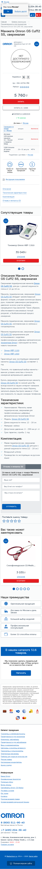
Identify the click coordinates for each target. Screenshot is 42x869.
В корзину (21, 261)
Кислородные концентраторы (11, 762)
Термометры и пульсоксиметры (12, 751)
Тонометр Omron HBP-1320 (21, 245)
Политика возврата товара (10, 799)
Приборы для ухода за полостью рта (14, 757)
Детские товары (6, 759)
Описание (7, 189)
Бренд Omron (5, 776)
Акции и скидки (6, 765)
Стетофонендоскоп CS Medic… (21, 565)
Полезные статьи (7, 782)
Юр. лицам (4, 793)
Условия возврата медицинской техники (15, 802)
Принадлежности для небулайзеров (13, 742)
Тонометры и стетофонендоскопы (13, 734)
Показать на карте (7, 845)
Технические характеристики (15, 193)
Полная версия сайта (22, 863)
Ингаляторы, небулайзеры (10, 740)
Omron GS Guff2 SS (17, 362)
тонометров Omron (9, 343)
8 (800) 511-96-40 (32, 10)
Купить (21, 102)
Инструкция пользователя (15, 179)
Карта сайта (33, 856)
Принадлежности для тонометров (13, 737)
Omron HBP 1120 (11, 350)
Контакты (4, 796)
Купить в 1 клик (21, 108)
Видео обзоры (6, 785)
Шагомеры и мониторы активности (13, 748)
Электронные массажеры (10, 754)
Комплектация (8, 197)
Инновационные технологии (11, 779)
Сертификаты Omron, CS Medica (12, 788)
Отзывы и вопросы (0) (12, 200)
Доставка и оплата (7, 791)
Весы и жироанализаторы (10, 745)
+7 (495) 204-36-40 (31, 6)
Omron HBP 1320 (11, 354)
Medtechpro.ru (12, 856)
